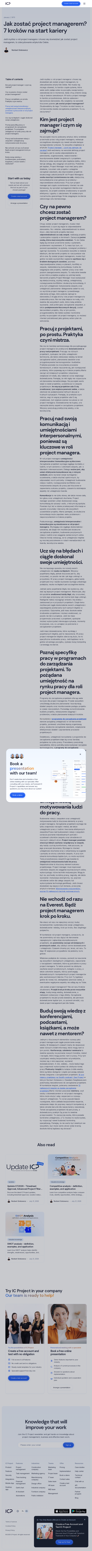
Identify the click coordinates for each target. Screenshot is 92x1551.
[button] (84, 3)
